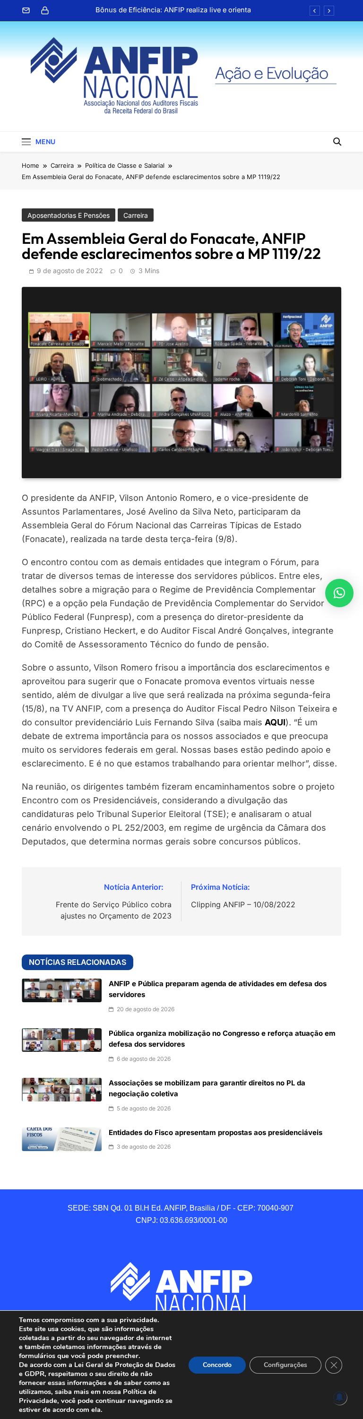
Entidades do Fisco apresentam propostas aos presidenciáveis (215, 1132)
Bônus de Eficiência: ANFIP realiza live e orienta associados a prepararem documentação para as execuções (172, 10)
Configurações (285, 1364)
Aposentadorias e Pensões (68, 215)
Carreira (135, 215)
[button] (339, 593)
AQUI (275, 722)
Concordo (217, 1364)
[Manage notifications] (339, 1397)
